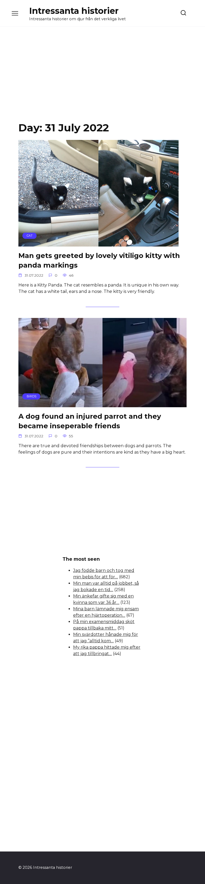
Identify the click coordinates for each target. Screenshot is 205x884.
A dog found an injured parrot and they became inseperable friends (89, 421)
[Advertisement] (102, 78)
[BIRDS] (102, 403)
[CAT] (98, 243)
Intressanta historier (74, 11)
